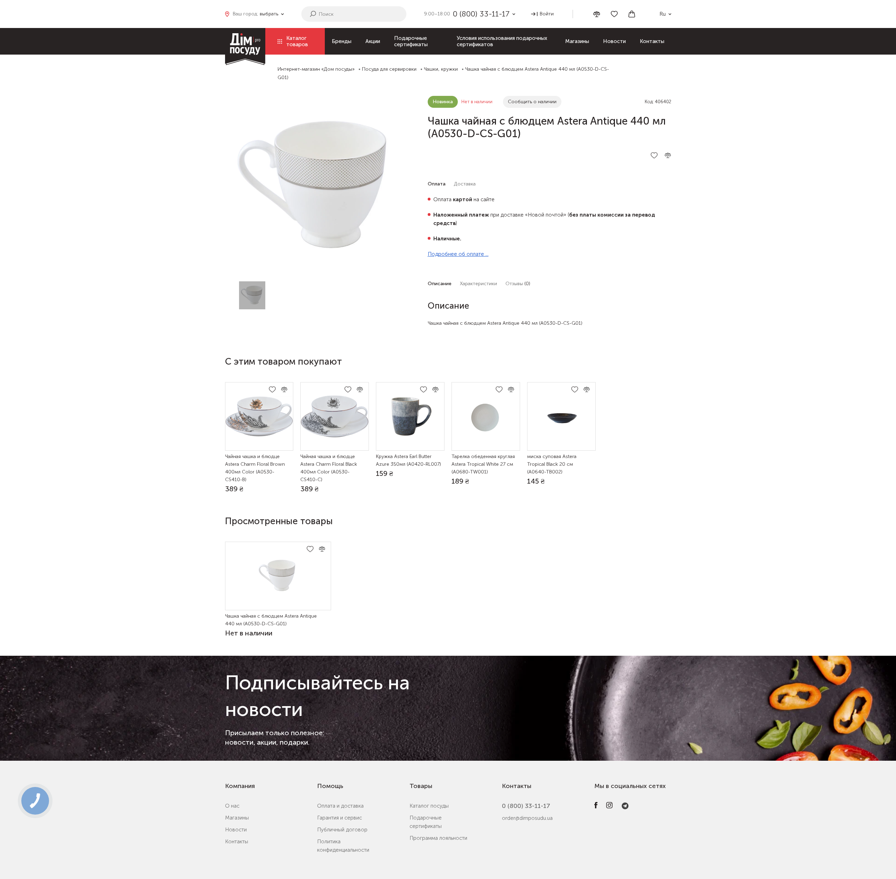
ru (662, 14)
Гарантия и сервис (339, 818)
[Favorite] (614, 14)
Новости (614, 41)
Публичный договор (342, 830)
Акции (372, 41)
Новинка (443, 102)
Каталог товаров (297, 41)
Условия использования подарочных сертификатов (502, 41)
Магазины (577, 41)
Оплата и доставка (340, 806)
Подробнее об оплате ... (458, 254)
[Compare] (596, 14)
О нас (232, 806)
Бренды (341, 41)
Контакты (652, 41)
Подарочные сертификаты (411, 41)
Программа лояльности (438, 838)
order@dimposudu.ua (527, 818)
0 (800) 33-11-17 (526, 806)
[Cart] (631, 13)
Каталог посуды (429, 806)
